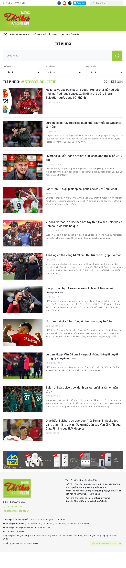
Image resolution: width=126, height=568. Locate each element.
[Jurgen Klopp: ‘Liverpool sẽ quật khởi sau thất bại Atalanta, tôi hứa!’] (22, 134)
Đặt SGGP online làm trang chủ (107, 543)
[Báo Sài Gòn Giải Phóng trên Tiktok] (70, 3)
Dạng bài (91, 66)
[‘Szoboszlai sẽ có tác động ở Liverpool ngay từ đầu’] (22, 332)
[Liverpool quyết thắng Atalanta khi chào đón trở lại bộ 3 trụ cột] (22, 167)
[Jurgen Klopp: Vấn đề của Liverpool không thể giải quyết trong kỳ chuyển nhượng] (22, 365)
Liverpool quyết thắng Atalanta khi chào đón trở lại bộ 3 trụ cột (84, 158)
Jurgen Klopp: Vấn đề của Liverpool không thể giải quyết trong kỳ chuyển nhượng (82, 356)
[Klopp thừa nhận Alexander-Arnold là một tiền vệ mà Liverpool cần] (22, 299)
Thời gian (8, 66)
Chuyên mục (51, 66)
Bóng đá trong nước (20, 34)
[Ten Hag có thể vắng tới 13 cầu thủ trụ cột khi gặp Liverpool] (22, 266)
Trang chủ (5, 34)
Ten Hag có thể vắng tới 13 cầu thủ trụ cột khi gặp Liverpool (84, 255)
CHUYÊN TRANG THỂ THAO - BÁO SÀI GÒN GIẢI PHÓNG (17, 19)
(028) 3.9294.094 (13, 506)
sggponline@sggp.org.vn (16, 510)
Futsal (56, 34)
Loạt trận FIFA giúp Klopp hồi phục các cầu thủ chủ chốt (81, 189)
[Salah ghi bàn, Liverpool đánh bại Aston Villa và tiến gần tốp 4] (22, 399)
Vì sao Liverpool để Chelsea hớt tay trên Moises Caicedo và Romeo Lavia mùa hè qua (84, 224)
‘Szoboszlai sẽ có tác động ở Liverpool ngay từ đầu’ (79, 321)
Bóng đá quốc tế (41, 34)
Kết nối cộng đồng (71, 34)
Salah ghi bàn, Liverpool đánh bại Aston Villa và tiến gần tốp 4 (82, 389)
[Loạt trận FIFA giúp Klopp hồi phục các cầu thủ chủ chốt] (22, 200)
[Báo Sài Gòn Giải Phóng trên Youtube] (64, 3)
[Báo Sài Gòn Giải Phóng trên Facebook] (59, 3)
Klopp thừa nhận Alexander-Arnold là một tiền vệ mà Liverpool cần (79, 290)
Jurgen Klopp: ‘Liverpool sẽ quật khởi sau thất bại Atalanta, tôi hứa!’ (84, 124)
